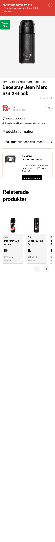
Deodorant (40, 82)
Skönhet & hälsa (17, 82)
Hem (4, 82)
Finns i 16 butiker (15, 118)
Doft (30, 82)
